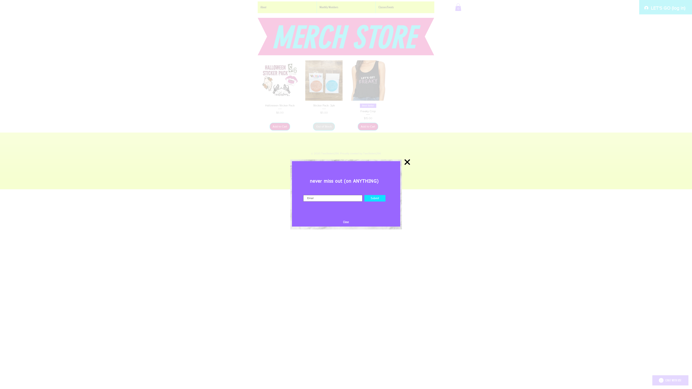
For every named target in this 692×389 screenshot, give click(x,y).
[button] (346, 222)
